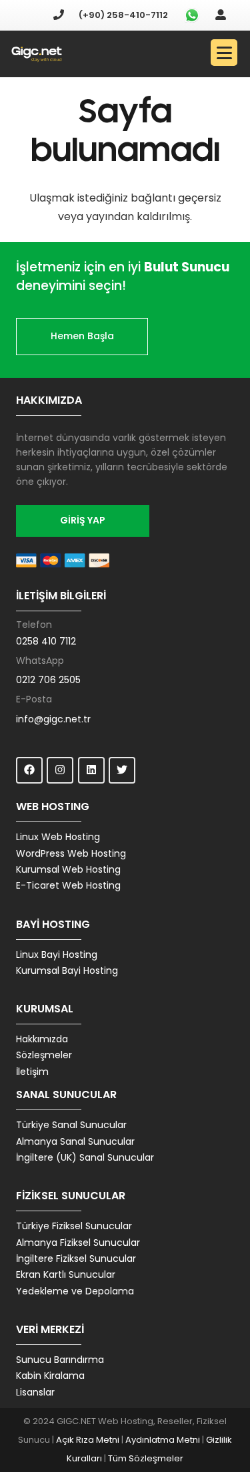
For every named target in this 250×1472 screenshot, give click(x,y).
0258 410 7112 (46, 641)
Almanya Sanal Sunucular (75, 1141)
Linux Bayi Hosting (56, 954)
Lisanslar (35, 1392)
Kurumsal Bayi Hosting (67, 970)
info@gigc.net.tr (53, 719)
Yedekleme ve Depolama (75, 1291)
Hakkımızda (42, 1039)
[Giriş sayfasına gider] (220, 15)
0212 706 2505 (48, 679)
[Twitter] (122, 770)
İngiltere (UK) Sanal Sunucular (85, 1157)
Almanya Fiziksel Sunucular (78, 1242)
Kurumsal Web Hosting (68, 869)
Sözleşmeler (44, 1055)
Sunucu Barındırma (60, 1359)
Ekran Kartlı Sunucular (65, 1274)
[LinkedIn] (91, 770)
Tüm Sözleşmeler (145, 1458)
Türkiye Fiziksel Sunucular (74, 1226)
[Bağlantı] (37, 54)
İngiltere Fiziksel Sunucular (76, 1258)
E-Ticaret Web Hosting (68, 885)
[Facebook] (29, 770)
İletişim (32, 1071)
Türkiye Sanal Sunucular (71, 1124)
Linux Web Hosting (58, 836)
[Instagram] (60, 770)
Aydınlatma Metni (162, 1439)
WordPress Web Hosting (71, 853)
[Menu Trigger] (224, 52)
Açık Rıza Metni (87, 1439)
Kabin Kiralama (50, 1375)
